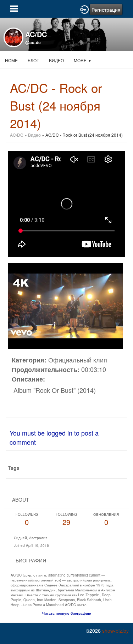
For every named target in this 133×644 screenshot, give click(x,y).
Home (11, 60)
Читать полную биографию (66, 613)
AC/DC (17, 135)
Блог (33, 60)
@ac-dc (33, 42)
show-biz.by (115, 630)
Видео (56, 60)
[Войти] (84, 8)
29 (66, 519)
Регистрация (106, 9)
